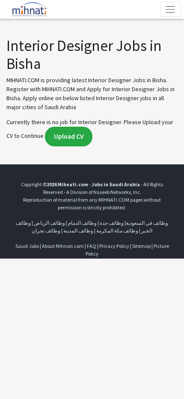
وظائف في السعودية (147, 223)
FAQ (91, 246)
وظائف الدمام (82, 223)
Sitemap (141, 246)
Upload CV (68, 136)
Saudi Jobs (27, 246)
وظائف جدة (112, 223)
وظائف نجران (46, 230)
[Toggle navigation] (170, 9)
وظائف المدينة (78, 230)
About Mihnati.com (63, 246)
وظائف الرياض (49, 223)
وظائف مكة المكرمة (117, 230)
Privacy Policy (114, 246)
